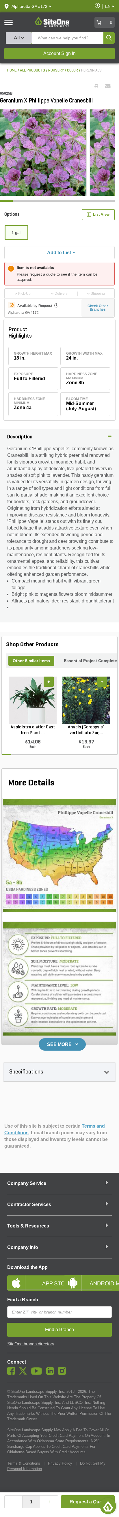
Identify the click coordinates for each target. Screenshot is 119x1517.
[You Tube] (38, 1373)
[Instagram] (63, 1373)
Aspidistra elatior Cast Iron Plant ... (33, 730)
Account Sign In (59, 53)
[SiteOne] (52, 26)
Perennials (91, 70)
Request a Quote (88, 1501)
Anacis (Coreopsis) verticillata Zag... (86, 730)
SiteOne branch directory (30, 1344)
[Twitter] (24, 1373)
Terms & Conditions (23, 1463)
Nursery (56, 70)
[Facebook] (12, 1373)
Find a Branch (22, 1299)
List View (101, 214)
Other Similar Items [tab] (31, 660)
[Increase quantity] (49, 1501)
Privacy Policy (60, 1463)
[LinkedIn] (51, 1373)
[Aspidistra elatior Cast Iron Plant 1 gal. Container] (33, 700)
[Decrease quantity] (13, 1501)
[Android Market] (88, 1278)
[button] (29, 6)
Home (12, 70)
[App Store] (31, 1278)
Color (72, 70)
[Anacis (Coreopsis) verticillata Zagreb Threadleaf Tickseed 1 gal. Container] (86, 700)
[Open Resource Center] (108, 1506)
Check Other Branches (98, 308)
